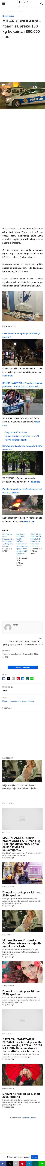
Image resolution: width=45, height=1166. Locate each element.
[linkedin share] (22, 678)
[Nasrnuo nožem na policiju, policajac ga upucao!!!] (22, 365)
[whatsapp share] (27, 678)
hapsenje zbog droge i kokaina (22, 701)
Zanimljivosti (8, 887)
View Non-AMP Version (29, 1117)
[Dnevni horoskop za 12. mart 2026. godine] (22, 873)
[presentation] (39, 779)
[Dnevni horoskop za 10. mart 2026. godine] (22, 972)
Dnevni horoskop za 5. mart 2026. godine (21, 1095)
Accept (34, 1157)
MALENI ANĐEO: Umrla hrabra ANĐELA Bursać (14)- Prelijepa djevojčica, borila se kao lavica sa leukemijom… (21, 844)
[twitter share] (8, 678)
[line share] (31, 678)
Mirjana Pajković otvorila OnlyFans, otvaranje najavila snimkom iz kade (21, 943)
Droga (4, 701)
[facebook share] (3, 678)
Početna (6, 832)
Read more (7, 376)
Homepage (6, 11)
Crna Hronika (17, 11)
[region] (22, 59)
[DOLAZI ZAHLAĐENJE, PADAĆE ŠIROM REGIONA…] (22, 475)
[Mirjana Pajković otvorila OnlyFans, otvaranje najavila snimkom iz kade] (22, 771)
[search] (41, 4)
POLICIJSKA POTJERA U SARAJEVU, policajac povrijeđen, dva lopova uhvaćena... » (23, 643)
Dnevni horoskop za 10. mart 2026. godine (22, 993)
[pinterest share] (18, 678)
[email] (16, 1163)
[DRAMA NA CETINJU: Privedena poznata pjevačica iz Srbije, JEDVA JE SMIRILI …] (22, 414)
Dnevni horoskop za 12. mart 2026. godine (22, 894)
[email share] (13, 678)
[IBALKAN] (23, 4)
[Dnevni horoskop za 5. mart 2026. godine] (22, 1075)
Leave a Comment (22, 667)
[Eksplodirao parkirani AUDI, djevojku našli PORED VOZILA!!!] (22, 514)
